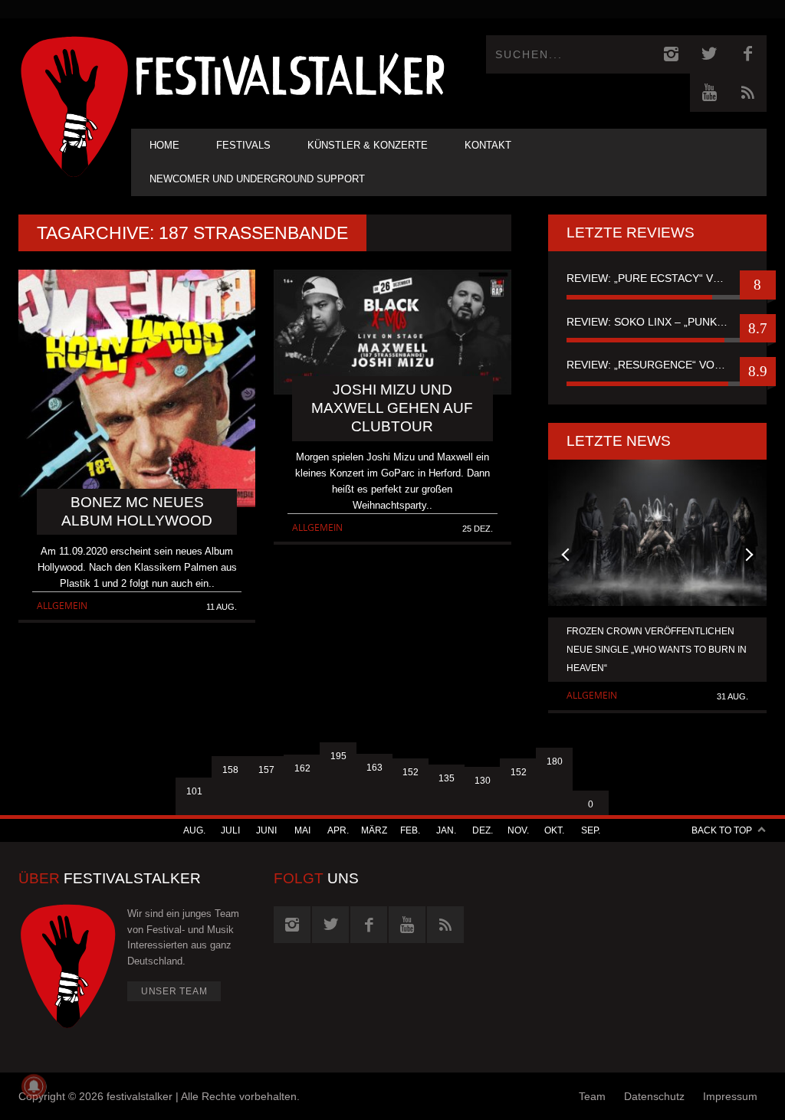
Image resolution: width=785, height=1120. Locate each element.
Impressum (730, 1096)
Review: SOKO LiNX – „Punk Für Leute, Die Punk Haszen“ (657, 322)
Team (592, 1096)
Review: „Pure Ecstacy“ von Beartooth (657, 278)
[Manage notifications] (33, 1086)
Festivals (243, 145)
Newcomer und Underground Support (257, 179)
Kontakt (488, 145)
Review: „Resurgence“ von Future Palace (657, 365)
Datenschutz (654, 1096)
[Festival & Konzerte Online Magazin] (289, 73)
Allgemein (62, 605)
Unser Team (174, 991)
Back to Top (721, 830)
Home (164, 145)
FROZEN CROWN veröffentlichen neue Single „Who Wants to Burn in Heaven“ (657, 649)
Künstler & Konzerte (367, 145)
